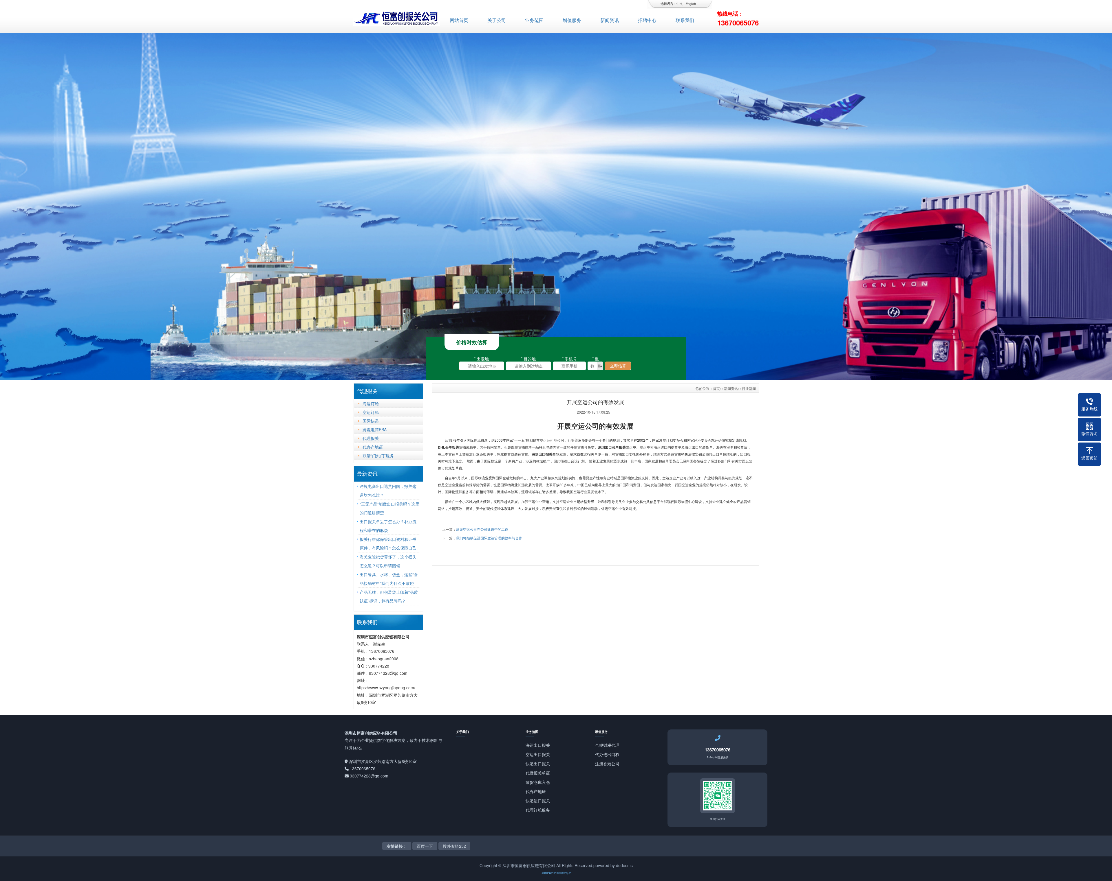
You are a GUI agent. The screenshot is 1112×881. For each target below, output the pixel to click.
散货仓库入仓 (538, 782)
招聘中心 (647, 20)
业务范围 (534, 20)
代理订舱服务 (538, 810)
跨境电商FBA (375, 429)
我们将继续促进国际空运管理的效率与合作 (489, 537)
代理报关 (371, 438)
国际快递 (371, 421)
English (691, 3)
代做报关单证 (538, 773)
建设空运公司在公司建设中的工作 (482, 529)
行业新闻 (749, 388)
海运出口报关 (538, 745)
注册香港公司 (607, 763)
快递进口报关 (538, 800)
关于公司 (496, 20)
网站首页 (459, 20)
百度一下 (425, 846)
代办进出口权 (607, 754)
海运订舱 (371, 403)
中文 (679, 3)
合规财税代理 (607, 745)
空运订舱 (371, 412)
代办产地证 (373, 447)
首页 (716, 388)
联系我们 (685, 20)
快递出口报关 (538, 763)
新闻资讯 (609, 20)
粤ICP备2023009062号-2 (556, 873)
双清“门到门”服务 (378, 455)
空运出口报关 (538, 754)
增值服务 (572, 20)
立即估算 (618, 365)
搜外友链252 (454, 846)
